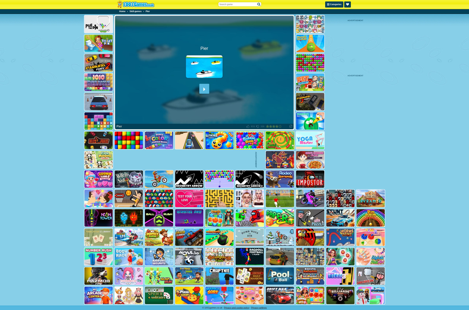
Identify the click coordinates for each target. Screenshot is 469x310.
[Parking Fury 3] (310, 101)
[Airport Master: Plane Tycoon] (370, 295)
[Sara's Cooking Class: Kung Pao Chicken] (310, 160)
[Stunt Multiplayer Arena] (340, 218)
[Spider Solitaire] (159, 295)
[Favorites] (347, 4)
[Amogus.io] (249, 218)
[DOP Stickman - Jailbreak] (370, 276)
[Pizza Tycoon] (189, 295)
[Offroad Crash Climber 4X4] (189, 237)
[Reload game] (291, 126)
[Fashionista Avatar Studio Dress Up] (128, 276)
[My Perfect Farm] (159, 237)
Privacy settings (259, 308)
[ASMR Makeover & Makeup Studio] (249, 198)
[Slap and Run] (159, 276)
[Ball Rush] (159, 218)
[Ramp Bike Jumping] (128, 237)
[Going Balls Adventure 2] (219, 237)
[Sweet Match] (249, 295)
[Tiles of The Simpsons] (310, 256)
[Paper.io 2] (280, 218)
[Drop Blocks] (310, 63)
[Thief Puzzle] (310, 218)
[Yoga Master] (310, 140)
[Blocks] (128, 140)
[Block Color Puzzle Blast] (159, 140)
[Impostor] (310, 179)
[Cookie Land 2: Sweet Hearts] (98, 179)
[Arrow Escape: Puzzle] (219, 198)
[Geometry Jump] (189, 218)
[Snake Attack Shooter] (280, 140)
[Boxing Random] (310, 276)
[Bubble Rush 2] (249, 140)
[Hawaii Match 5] (310, 295)
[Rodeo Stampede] (280, 179)
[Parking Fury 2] (98, 63)
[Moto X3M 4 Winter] (280, 237)
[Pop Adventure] (370, 218)
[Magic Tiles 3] (340, 276)
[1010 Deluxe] (98, 82)
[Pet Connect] (310, 24)
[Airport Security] (159, 256)
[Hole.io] (189, 256)
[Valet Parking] (98, 140)
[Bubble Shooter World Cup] (159, 198)
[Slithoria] (219, 140)
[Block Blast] (98, 121)
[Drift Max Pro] (280, 295)
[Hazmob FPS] (98, 276)
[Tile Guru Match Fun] (340, 256)
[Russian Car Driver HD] (98, 101)
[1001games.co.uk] (135, 4)
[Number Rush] (98, 256)
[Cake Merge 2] (370, 237)
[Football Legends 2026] (189, 276)
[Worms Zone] (340, 237)
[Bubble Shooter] (219, 179)
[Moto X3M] (159, 179)
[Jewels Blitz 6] (219, 218)
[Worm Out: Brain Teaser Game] (310, 121)
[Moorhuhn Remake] (310, 237)
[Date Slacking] (98, 198)
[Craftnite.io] (219, 276)
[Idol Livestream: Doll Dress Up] (128, 295)
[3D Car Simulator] (280, 256)
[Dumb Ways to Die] (249, 237)
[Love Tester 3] (189, 198)
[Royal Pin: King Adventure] (280, 160)
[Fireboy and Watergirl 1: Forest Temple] (128, 218)
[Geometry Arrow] (189, 179)
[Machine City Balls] (310, 43)
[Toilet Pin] (98, 43)
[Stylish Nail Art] (370, 256)
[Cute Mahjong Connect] (98, 160)
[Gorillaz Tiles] (340, 198)
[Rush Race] (189, 140)
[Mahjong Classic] (98, 237)
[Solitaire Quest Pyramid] (370, 198)
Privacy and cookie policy (236, 308)
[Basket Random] (128, 198)
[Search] (259, 4)
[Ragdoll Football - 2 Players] (249, 256)
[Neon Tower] (98, 218)
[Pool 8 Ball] (280, 276)
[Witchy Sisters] (128, 179)
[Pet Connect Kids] (310, 82)
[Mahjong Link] (219, 256)
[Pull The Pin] (98, 24)
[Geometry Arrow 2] (249, 179)
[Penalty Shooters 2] (280, 198)
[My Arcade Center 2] (98, 295)
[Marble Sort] (219, 295)
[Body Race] (128, 256)
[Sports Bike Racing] (310, 198)
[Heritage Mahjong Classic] (249, 276)
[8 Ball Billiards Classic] (340, 295)
